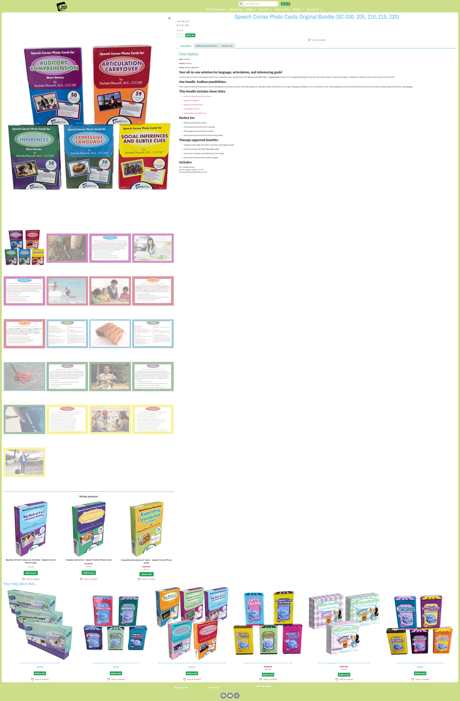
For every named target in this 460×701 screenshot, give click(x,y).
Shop (249, 9)
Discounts (282, 9)
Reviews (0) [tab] (227, 46)
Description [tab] (185, 46)
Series (264, 9)
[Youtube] (230, 696)
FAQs (297, 9)
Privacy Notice (181, 687)
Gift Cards (214, 687)
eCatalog (235, 9)
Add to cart (190, 35)
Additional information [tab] (206, 46)
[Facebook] (223, 696)
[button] (169, 18)
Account (313, 9)
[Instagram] (237, 696)
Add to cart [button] (31, 573)
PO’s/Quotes (216, 9)
